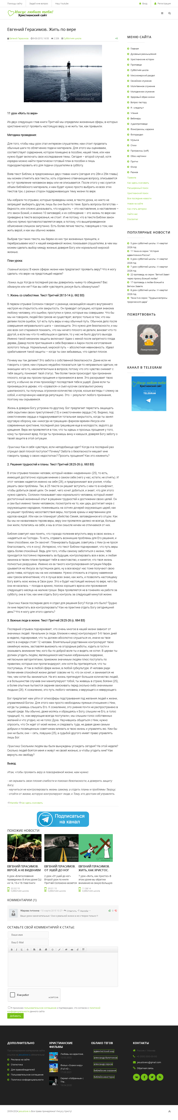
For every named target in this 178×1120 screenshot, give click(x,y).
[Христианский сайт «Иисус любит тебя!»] (30, 13)
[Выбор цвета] (59, 949)
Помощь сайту (14, 3)
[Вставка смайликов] (53, 949)
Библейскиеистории (104, 1076)
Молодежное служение (143, 91)
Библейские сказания (105, 1070)
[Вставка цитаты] (72, 949)
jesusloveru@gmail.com (149, 1062)
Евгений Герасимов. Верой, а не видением (24, 868)
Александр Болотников (105, 1057)
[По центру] (40, 949)
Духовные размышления (143, 53)
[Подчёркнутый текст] (22, 949)
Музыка (135, 139)
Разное (134, 172)
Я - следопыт (137, 107)
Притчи (134, 161)
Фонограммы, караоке (142, 129)
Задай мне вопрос (38, 3)
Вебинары (136, 118)
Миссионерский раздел (143, 75)
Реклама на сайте (20, 1059)
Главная (135, 48)
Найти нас (132, 214)
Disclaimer (132, 219)
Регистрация (164, 3)
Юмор (134, 166)
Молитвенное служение (143, 86)
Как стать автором (137, 208)
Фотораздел (137, 134)
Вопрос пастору (139, 102)
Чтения (134, 113)
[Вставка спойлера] (83, 949)
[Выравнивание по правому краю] (46, 949)
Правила (131, 177)
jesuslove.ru (24, 1054)
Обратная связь (145, 1068)
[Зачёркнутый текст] (28, 949)
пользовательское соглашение (40, 1007)
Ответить (72, 910)
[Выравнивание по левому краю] (34, 949)
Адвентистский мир (104, 1051)
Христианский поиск (137, 193)
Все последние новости (139, 198)
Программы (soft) (140, 150)
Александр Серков (103, 1064)
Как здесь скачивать (32, 802)
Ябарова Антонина (29, 910)
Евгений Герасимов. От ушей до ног (59, 868)
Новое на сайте (135, 203)
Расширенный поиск (137, 187)
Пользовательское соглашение (27, 1074)
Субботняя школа (72, 38)
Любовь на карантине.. (72, 1054)
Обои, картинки (138, 156)
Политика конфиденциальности (27, 1079)
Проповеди (136, 64)
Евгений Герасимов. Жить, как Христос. (94, 868)
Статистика (17, 1064)
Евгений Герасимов (19, 38)
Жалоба (13, 802)
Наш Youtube (61, 3)
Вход (144, 3)
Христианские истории (142, 59)
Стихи (133, 145)
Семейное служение (141, 80)
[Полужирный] (11, 949)
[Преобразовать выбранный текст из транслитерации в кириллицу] (78, 949)
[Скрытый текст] (66, 949)
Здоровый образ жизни (143, 96)
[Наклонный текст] (16, 949)
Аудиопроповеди (139, 123)
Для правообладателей (23, 1069)
